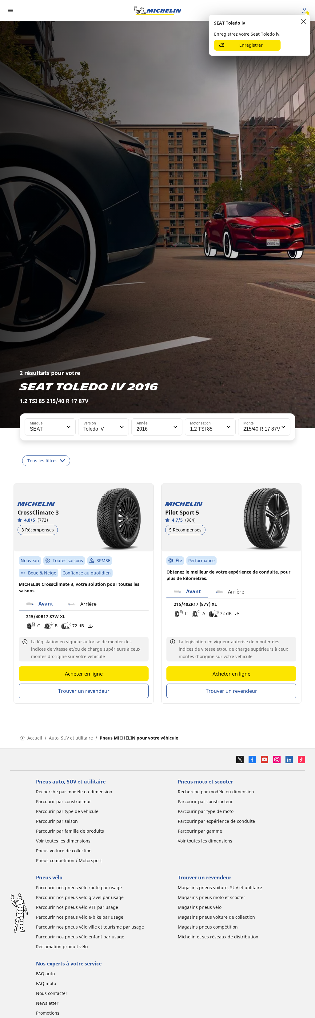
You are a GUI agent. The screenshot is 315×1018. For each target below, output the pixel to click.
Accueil (34, 738)
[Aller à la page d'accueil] (157, 10)
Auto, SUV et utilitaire (71, 738)
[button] (68, 427)
